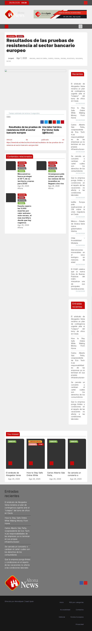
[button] (84, 26)
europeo (50, 58)
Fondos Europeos (77, 617)
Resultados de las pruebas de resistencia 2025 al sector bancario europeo (24, 130)
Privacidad (80, 624)
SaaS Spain (29, 601)
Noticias (22, 168)
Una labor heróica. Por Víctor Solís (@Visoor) (52, 130)
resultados (79, 58)
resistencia (70, 58)
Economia (11, 36)
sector (8, 61)
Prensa (21, 171)
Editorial (62, 617)
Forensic (33, 444)
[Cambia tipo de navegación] (80, 26)
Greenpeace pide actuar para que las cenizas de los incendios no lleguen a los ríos (56, 179)
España (20, 36)
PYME (41, 444)
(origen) (11, 58)
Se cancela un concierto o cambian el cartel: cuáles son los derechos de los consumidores (78, 163)
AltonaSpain (19, 601)
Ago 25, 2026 (23, 186)
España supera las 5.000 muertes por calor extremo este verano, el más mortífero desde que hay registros (25, 214)
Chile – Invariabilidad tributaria (78, 240)
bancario (32, 58)
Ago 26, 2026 (14, 479)
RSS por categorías (76, 602)
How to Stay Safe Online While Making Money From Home (78, 113)
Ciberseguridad (35, 441)
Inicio (62, 602)
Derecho (12, 441)
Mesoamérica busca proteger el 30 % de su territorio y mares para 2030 (26, 179)
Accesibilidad (65, 610)
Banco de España (41, 58)
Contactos (80, 610)
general (57, 58)
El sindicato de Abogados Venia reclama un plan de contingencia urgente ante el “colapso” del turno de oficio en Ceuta (17, 507)
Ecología (22, 162)
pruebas (63, 58)
